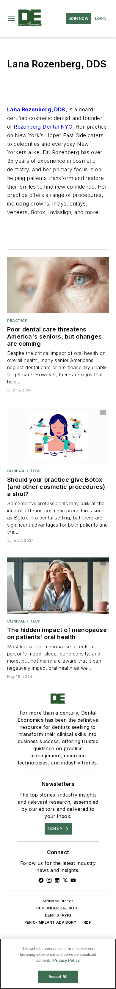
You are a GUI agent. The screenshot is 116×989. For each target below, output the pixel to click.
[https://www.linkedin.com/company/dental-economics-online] (57, 880)
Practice (17, 320)
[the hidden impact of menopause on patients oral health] (58, 585)
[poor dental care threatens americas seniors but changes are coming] (58, 285)
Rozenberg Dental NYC (43, 127)
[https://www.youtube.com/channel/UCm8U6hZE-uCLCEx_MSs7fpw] (73, 880)
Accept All (58, 976)
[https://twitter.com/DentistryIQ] (65, 880)
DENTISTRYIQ (58, 915)
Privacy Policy (66, 960)
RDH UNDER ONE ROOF (57, 908)
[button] (11, 18)
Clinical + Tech (24, 471)
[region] (58, 964)
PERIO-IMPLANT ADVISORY (50, 922)
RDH (88, 922)
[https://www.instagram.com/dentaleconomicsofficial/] (49, 880)
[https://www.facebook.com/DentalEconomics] (41, 880)
